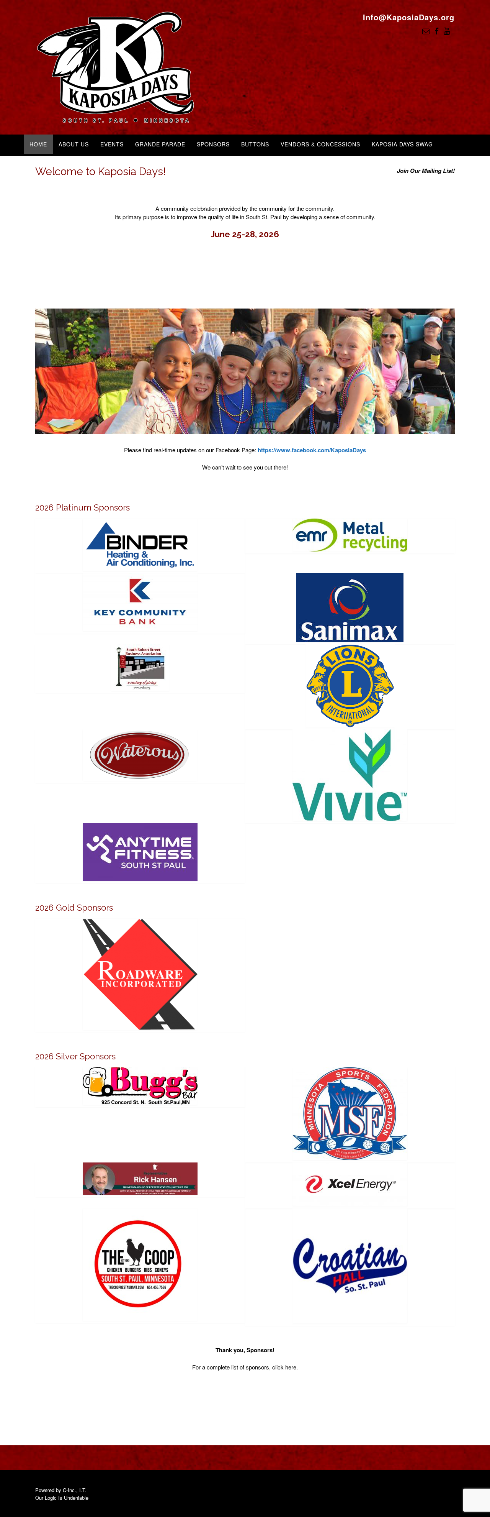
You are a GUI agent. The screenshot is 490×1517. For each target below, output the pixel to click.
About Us (74, 144)
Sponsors (213, 144)
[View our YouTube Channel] (447, 30)
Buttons (255, 144)
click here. (285, 1367)
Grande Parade (160, 144)
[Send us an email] (426, 30)
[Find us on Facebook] (436, 30)
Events (112, 144)
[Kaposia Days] (115, 68)
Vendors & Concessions (320, 144)
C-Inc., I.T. (75, 1490)
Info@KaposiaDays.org (408, 17)
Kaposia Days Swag (402, 144)
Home (38, 144)
